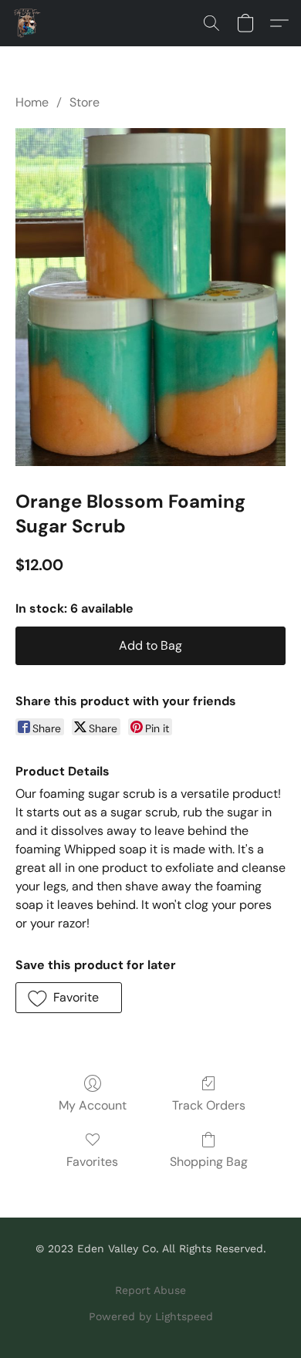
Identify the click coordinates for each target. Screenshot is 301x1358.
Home (32, 102)
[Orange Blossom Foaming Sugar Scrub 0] (150, 296)
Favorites (92, 1162)
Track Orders (208, 1105)
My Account (93, 1105)
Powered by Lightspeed (151, 1316)
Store (84, 102)
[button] (27, 23)
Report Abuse (150, 1290)
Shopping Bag (209, 1162)
